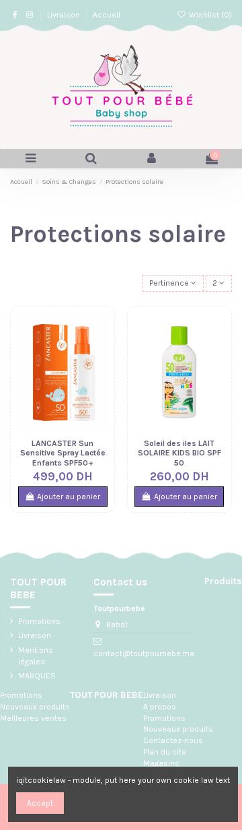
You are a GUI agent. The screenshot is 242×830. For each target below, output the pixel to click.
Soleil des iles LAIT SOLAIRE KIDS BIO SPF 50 (179, 453)
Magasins (161, 763)
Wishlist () (209, 15)
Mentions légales (35, 655)
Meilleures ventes (33, 718)
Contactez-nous (173, 740)
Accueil (106, 15)
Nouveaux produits (35, 706)
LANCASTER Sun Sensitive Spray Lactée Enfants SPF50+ (63, 453)
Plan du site (164, 752)
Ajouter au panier (68, 496)
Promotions (39, 621)
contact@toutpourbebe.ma (143, 653)
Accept (40, 803)
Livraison (64, 15)
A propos (159, 706)
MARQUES (37, 675)
